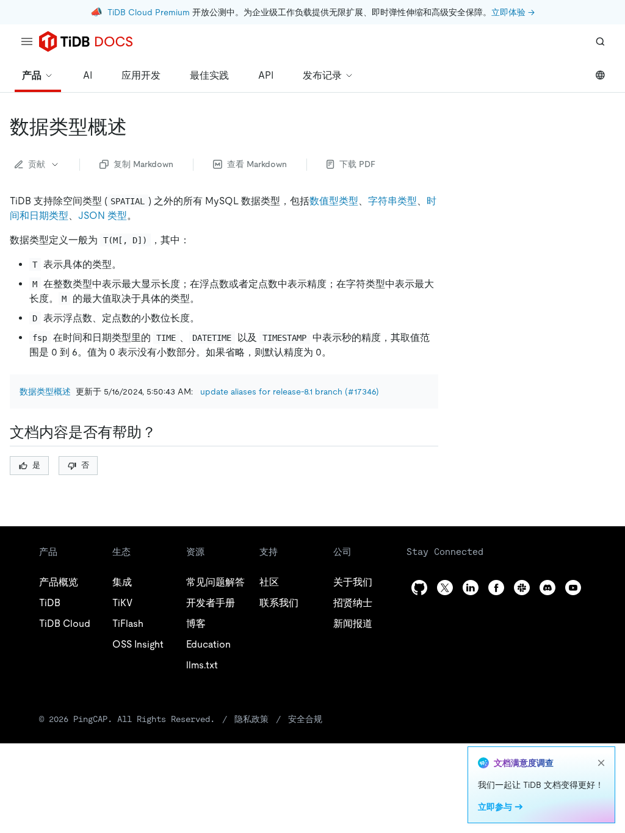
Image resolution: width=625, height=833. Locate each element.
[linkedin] (470, 587)
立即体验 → (513, 12)
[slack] (522, 587)
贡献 (36, 164)
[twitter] (445, 587)
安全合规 (305, 719)
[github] (419, 587)
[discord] (547, 587)
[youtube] (573, 587)
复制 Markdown (143, 164)
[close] (601, 762)
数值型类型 (333, 201)
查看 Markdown (257, 164)
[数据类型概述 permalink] (136, 127)
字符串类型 (392, 201)
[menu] (27, 41)
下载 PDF (357, 164)
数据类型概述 (45, 391)
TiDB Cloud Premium (148, 12)
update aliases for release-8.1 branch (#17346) (289, 391)
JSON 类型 (102, 215)
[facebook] (496, 587)
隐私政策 (251, 719)
